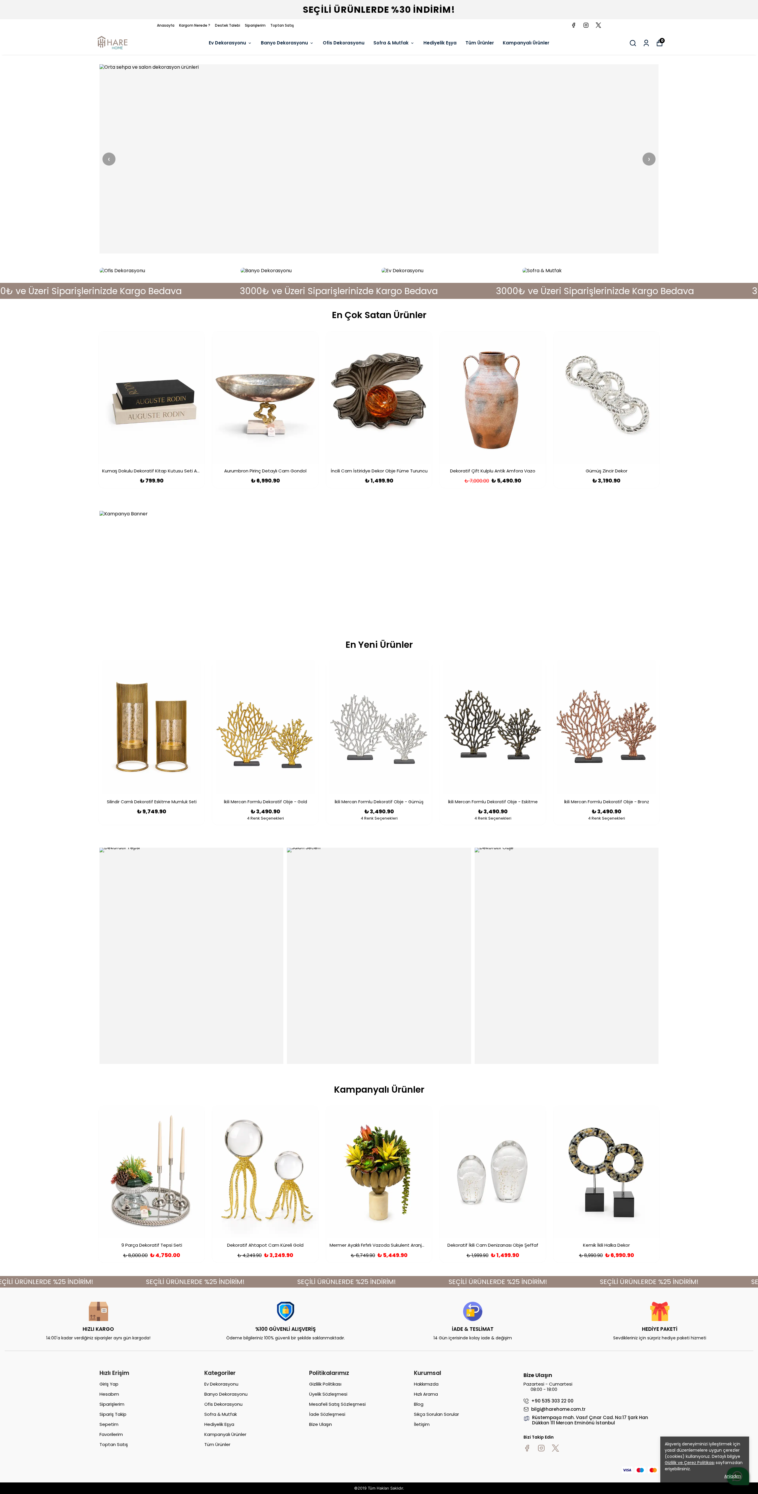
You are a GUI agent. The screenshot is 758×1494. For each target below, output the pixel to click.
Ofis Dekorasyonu (343, 43)
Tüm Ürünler (479, 43)
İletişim (422, 1424)
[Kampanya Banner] (379, 565)
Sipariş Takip (112, 1414)
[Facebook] (527, 1448)
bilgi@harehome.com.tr (558, 1409)
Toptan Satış (282, 25)
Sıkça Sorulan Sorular (436, 1414)
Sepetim (108, 1424)
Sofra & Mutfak (391, 43)
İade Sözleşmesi (327, 1414)
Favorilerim (111, 1434)
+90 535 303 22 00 (552, 1401)
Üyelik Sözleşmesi (328, 1394)
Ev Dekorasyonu (227, 43)
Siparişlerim (255, 25)
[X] (555, 1448)
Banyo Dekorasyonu (284, 43)
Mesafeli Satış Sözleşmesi (337, 1404)
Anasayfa (165, 25)
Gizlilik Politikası (325, 1384)
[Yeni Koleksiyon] (379, 159)
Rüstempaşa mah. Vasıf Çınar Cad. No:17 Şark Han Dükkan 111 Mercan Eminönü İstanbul (590, 1420)
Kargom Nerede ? (194, 25)
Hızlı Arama (426, 1394)
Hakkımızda (426, 1384)
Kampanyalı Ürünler (526, 43)
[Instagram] (541, 1448)
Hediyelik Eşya (440, 43)
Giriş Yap (108, 1384)
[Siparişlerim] (646, 43)
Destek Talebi (227, 25)
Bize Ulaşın (320, 1424)
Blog (418, 1404)
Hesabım (109, 1394)
